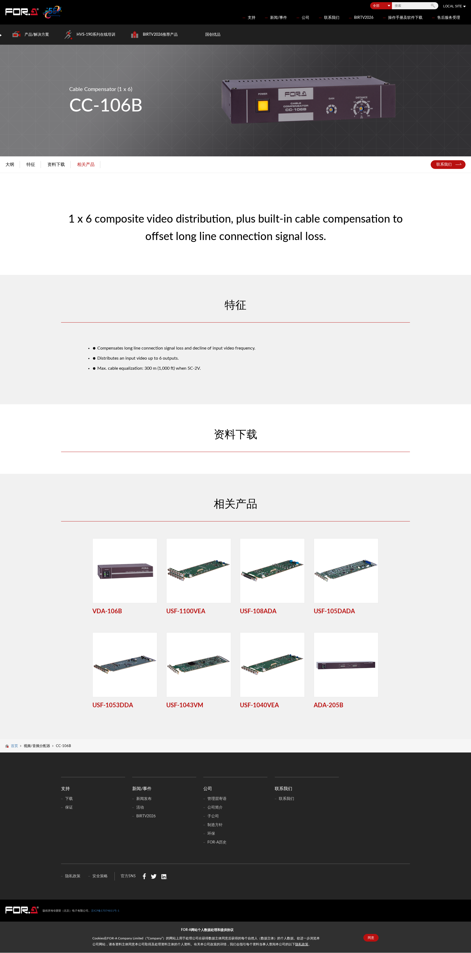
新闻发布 (144, 799)
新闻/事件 (278, 18)
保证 (69, 807)
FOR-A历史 (217, 842)
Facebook (144, 876)
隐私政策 (301, 944)
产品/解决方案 (37, 35)
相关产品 (86, 164)
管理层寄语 (217, 799)
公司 (305, 18)
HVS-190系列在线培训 (96, 35)
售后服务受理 (448, 18)
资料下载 (56, 164)
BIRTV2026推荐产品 (160, 35)
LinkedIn (164, 876)
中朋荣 (22, 909)
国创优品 (213, 35)
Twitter (153, 876)
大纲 (9, 164)
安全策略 (100, 876)
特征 (30, 164)
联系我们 (331, 18)
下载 (69, 799)
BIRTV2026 (363, 18)
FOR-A (22, 11)
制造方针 (215, 825)
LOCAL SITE (452, 6)
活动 (140, 807)
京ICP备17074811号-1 (105, 910)
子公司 (213, 816)
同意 (371, 938)
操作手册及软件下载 (405, 18)
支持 (251, 18)
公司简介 (215, 807)
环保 (211, 834)
